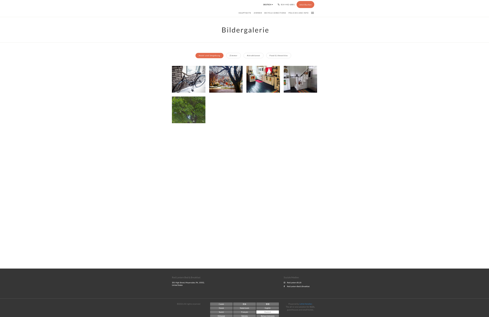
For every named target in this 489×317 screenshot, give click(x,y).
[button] (312, 13)
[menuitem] (246, 13)
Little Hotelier (306, 304)
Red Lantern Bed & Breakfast (298, 286)
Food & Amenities (279, 55)
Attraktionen (253, 55)
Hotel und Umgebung (209, 55)
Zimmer (233, 55)
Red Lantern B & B (294, 282)
